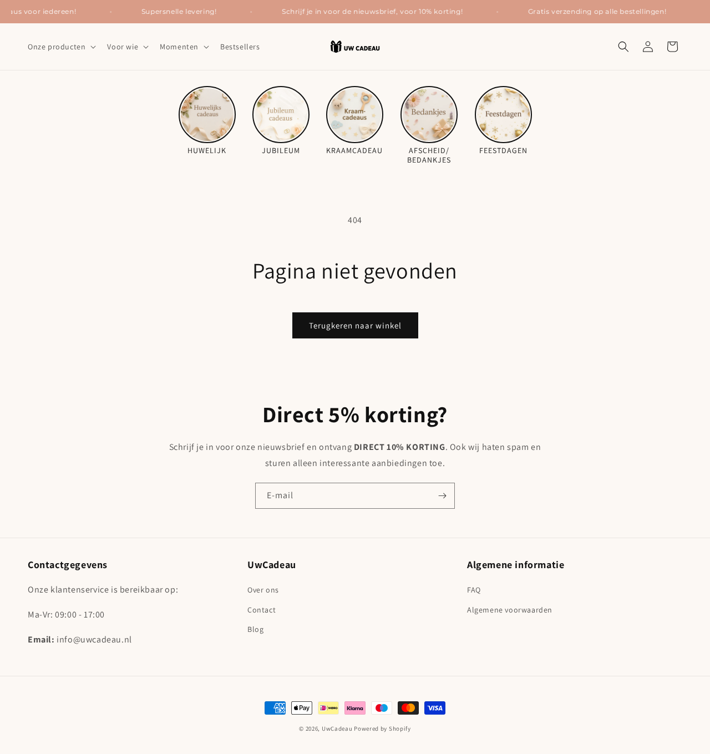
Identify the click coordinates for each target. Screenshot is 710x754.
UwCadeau (337, 728)
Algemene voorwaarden (509, 610)
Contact (261, 610)
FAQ (474, 590)
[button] (60, 46)
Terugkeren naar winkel (355, 325)
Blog (255, 629)
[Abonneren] (442, 496)
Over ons (263, 590)
